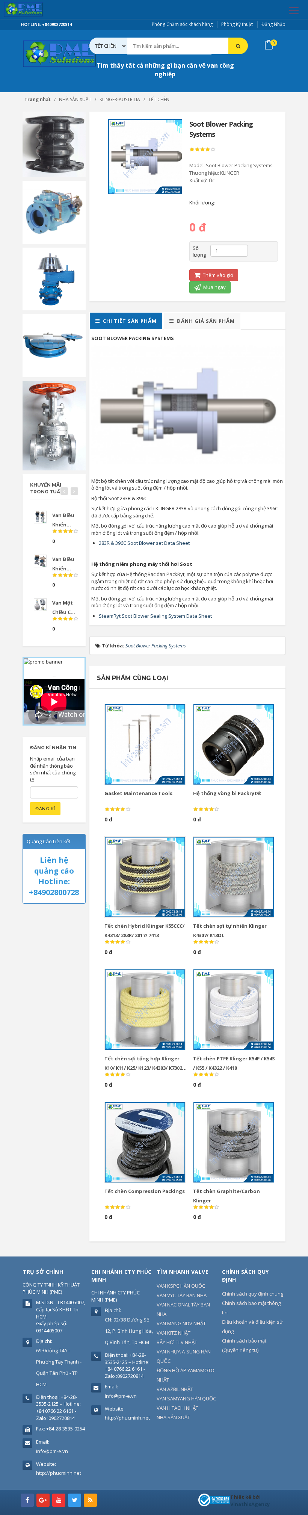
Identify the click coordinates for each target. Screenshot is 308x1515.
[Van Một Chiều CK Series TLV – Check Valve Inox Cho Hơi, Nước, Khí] (40, 604)
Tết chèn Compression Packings (144, 1191)
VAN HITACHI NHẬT (177, 1408)
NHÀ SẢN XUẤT (173, 1417)
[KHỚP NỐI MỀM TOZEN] (54, 144)
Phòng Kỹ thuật (237, 24)
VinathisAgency (250, 1504)
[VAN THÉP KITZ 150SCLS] (54, 425)
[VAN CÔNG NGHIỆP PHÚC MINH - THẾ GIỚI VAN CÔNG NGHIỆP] (34, 9)
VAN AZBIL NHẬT (175, 1389)
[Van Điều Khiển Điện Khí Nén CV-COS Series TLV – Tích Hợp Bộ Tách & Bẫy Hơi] (40, 517)
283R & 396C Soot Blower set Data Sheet (144, 543)
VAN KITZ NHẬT (173, 1332)
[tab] (126, 321)
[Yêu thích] (155, 712)
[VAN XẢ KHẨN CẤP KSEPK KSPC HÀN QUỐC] (54, 345)
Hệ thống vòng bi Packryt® (227, 793)
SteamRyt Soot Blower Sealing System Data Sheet (155, 615)
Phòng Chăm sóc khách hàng (182, 24)
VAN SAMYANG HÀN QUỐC (186, 1398)
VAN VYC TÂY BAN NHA (182, 1295)
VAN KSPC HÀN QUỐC (181, 1285)
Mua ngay (214, 287)
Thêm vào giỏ (217, 275)
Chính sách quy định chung (252, 1293)
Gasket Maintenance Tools (138, 793)
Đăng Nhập (273, 24)
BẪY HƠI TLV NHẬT (177, 1342)
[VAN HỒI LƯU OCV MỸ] (54, 211)
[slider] (202, 149)
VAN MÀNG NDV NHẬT (181, 1323)
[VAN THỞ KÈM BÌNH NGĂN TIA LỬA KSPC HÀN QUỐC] (54, 278)
